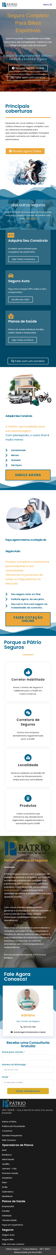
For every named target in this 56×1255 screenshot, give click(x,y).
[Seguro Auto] (11, 275)
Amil (4, 1150)
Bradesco (7, 1154)
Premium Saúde (10, 1173)
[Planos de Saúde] (11, 316)
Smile (4, 1187)
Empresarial (8, 1206)
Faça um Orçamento (12, 1224)
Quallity (6, 1164)
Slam (4, 1182)
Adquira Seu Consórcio (28, 240)
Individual (6, 1215)
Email (5, 1077)
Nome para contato (12, 1052)
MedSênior (7, 1196)
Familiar (6, 1211)
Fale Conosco (9, 1140)
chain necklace (11, 890)
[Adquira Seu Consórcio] (11, 235)
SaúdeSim (7, 1177)
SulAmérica (7, 1191)
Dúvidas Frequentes (12, 1135)
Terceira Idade (9, 1220)
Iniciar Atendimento (28, 1091)
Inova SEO (37, 1252)
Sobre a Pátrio (9, 1121)
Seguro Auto (19, 281)
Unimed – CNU (9, 1168)
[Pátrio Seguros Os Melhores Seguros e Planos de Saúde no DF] (10, 4)
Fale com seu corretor (13, 1244)
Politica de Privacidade (13, 1126)
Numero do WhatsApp (14, 1064)
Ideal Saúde (8, 1159)
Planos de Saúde (22, 321)
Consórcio (7, 1130)
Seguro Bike (8, 1239)
